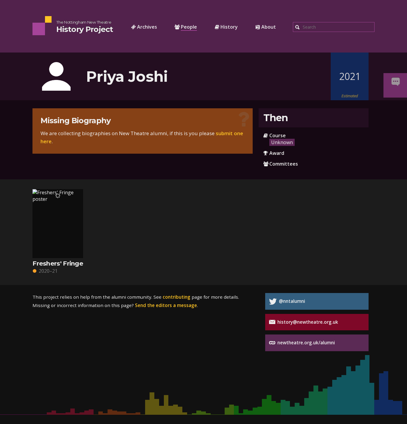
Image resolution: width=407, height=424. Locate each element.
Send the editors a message (166, 305)
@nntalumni (291, 301)
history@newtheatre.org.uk (307, 322)
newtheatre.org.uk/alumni (305, 343)
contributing (176, 297)
